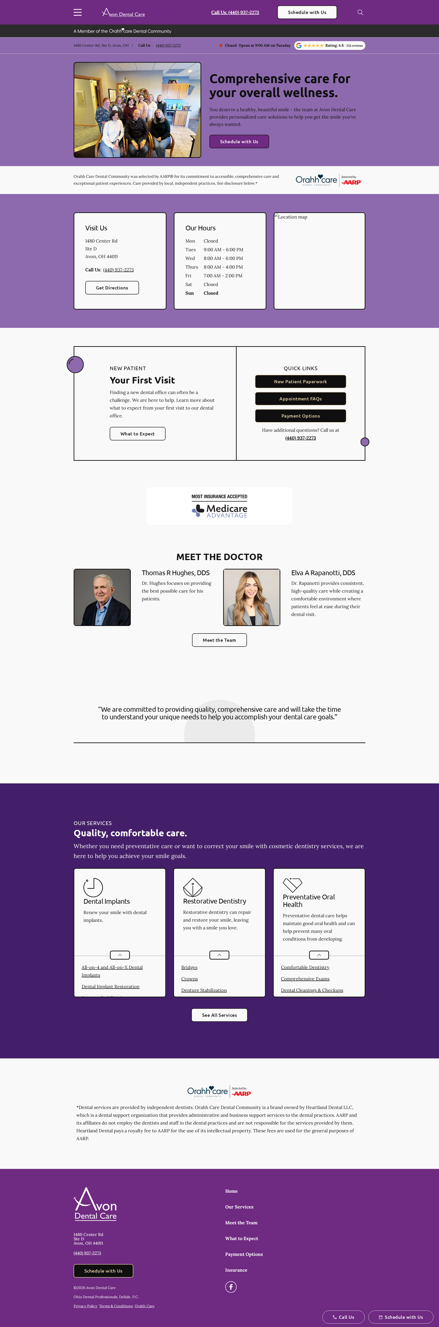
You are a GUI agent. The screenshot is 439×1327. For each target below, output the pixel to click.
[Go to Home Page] (123, 12)
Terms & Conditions (116, 1306)
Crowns (189, 979)
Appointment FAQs (300, 399)
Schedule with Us (307, 12)
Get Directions (112, 288)
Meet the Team (219, 640)
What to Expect (137, 434)
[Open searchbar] (360, 12)
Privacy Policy (85, 1306)
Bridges (189, 967)
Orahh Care (145, 1306)
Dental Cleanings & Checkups (312, 990)
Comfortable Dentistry (305, 967)
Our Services (239, 1207)
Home (231, 1191)
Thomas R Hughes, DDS (175, 573)
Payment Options (300, 416)
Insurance (236, 1270)
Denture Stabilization (204, 990)
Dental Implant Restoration (110, 986)
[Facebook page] (231, 1287)
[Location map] (319, 261)
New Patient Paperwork (300, 381)
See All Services (219, 1015)
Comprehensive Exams (305, 979)
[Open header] (79, 12)
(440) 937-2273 (168, 45)
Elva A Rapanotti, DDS (323, 573)
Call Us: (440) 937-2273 (235, 12)
